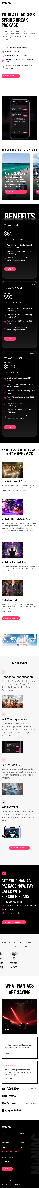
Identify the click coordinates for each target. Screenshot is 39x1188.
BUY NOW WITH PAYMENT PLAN (13, 922)
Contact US (5, 1147)
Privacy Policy (5, 1181)
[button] (11, 76)
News (21, 1147)
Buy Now (10, 269)
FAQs (21, 1138)
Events (3, 1138)
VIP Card (4, 1133)
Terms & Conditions (15, 1181)
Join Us (22, 1133)
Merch (22, 1142)
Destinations (5, 1142)
